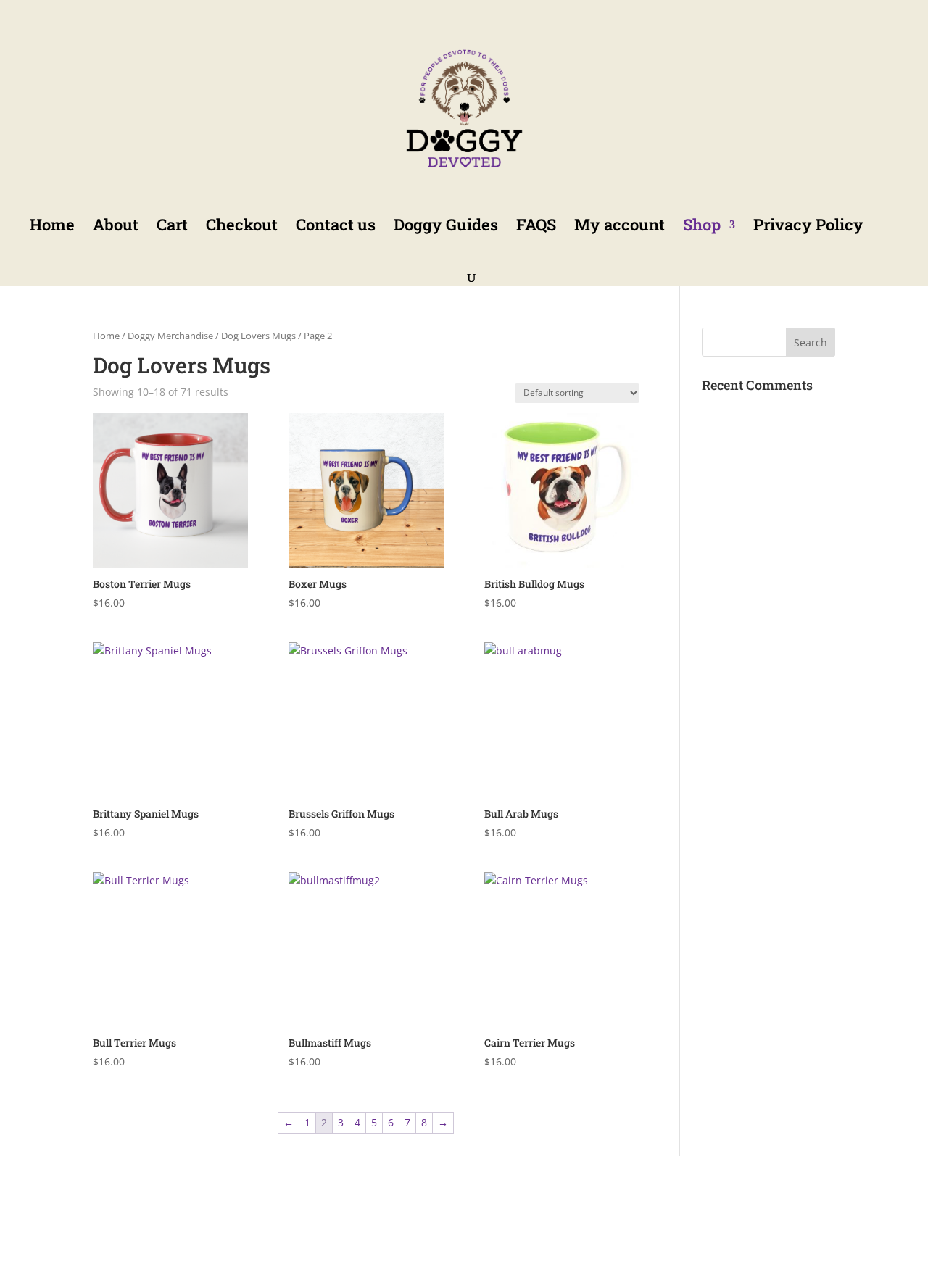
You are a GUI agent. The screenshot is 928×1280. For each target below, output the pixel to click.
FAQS (536, 227)
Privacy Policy (808, 227)
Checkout (242, 227)
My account (619, 227)
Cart (172, 227)
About (115, 227)
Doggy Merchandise (170, 335)
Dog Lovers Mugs (258, 335)
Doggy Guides (446, 227)
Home (52, 227)
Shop (702, 227)
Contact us (336, 227)
